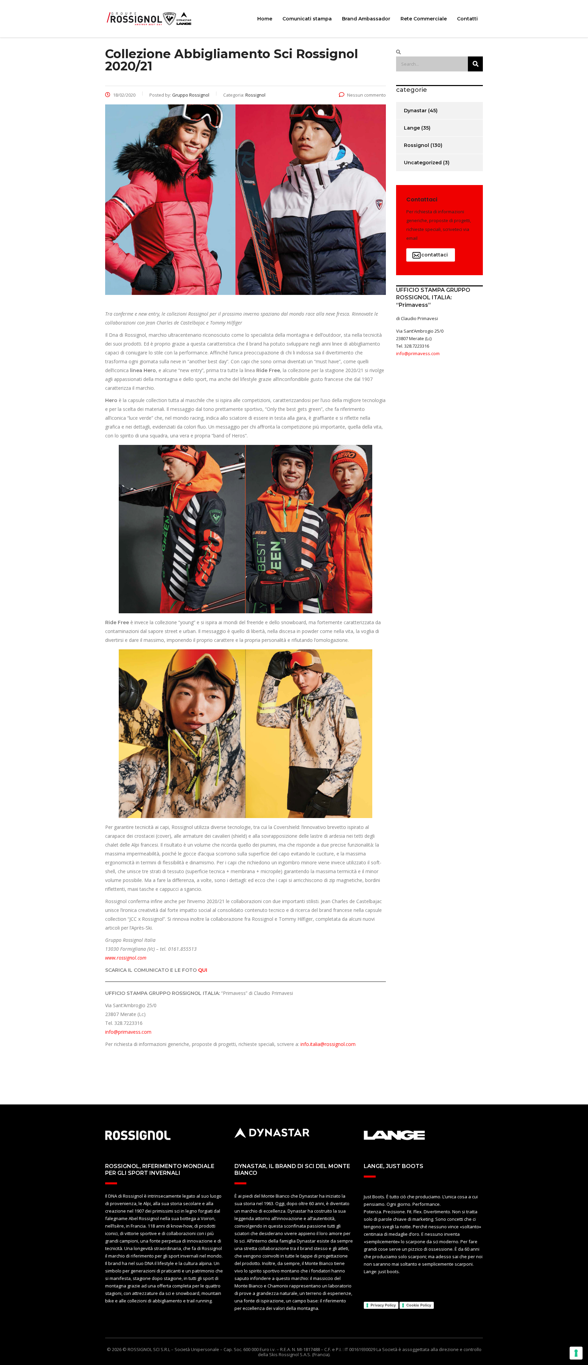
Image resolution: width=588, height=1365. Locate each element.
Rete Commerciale (424, 19)
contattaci (434, 255)
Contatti (467, 19)
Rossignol (416, 145)
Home (264, 19)
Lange (412, 128)
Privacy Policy (383, 1305)
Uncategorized (423, 163)
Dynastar (415, 110)
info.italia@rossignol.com (328, 1044)
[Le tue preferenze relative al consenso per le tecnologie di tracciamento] (576, 1353)
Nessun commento (366, 95)
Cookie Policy (418, 1305)
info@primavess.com (128, 1032)
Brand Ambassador (366, 19)
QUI (202, 970)
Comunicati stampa (307, 19)
